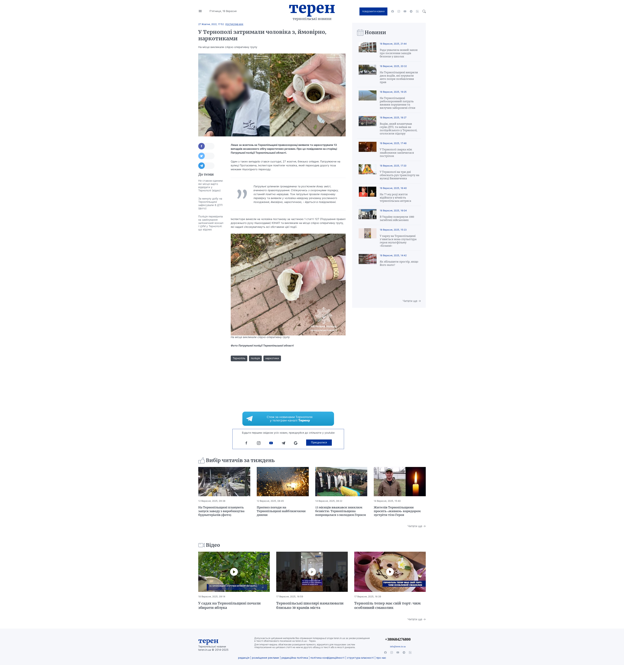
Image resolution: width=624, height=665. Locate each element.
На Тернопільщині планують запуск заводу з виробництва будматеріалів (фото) (221, 511)
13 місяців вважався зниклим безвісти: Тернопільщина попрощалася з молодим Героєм (340, 511)
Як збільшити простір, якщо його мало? (399, 263)
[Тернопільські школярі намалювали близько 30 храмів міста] (312, 572)
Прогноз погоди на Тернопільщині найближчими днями (281, 511)
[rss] (417, 11)
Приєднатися (319, 442)
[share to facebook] (206, 146)
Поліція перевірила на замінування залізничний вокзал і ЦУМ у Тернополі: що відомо (210, 223)
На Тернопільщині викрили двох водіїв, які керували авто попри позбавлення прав (399, 77)
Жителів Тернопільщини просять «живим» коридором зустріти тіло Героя (397, 511)
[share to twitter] (206, 156)
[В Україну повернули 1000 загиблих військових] (368, 215)
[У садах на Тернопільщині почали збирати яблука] (234, 572)
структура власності (360, 657)
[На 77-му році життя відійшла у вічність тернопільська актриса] (368, 194)
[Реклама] (288, 418)
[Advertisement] (211, 282)
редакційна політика (294, 657)
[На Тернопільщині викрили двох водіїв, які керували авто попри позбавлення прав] (368, 74)
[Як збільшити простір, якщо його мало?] (368, 260)
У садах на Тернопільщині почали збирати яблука (229, 605)
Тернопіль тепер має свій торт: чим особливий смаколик (387, 605)
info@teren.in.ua (398, 646)
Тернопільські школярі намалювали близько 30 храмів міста (310, 605)
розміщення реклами (265, 657)
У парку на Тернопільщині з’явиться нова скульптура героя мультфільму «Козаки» (398, 240)
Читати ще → (412, 301)
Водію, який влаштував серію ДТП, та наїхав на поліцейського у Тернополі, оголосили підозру (398, 128)
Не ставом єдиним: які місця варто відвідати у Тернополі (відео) (210, 185)
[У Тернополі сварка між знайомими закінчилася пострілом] (368, 150)
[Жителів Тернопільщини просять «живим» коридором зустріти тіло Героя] (400, 481)
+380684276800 (398, 639)
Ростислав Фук (234, 24)
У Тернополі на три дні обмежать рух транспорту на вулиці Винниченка (399, 175)
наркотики (272, 358)
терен (208, 641)
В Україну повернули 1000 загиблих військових (397, 218)
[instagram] (398, 11)
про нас (381, 657)
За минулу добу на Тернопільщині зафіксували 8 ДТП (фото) (210, 203)
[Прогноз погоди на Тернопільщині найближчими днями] (283, 481)
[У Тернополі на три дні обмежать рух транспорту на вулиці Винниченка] (368, 172)
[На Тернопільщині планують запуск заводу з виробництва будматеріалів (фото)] (224, 481)
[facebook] (392, 11)
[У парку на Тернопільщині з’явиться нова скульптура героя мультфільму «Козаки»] (368, 237)
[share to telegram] (206, 165)
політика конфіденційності (327, 657)
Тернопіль (239, 358)
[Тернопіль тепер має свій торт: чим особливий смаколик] (390, 572)
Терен (312, 7)
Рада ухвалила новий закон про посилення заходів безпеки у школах (398, 53)
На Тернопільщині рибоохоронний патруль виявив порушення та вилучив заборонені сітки (397, 102)
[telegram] (411, 11)
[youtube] (405, 11)
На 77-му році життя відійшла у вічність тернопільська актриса (395, 197)
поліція (255, 358)
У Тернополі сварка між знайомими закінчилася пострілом (397, 153)
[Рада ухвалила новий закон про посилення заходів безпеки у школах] (368, 50)
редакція (243, 657)
